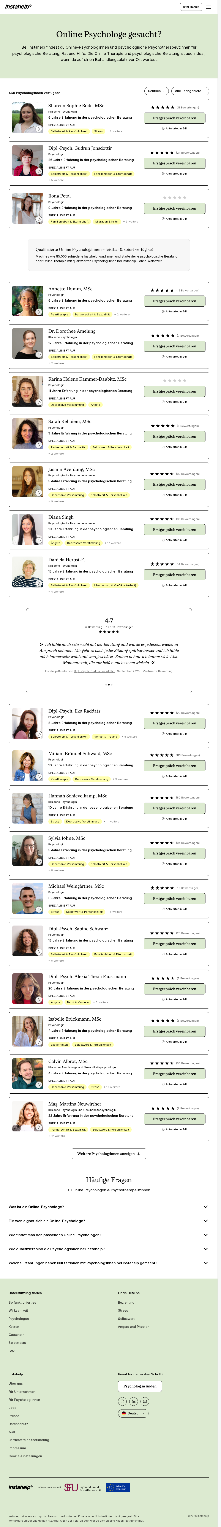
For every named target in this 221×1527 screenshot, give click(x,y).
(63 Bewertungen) (188, 1063)
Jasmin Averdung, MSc (71, 469)
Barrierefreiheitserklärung (29, 1440)
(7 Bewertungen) (188, 335)
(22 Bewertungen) (188, 712)
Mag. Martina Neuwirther (74, 1104)
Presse (14, 1416)
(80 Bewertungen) (188, 519)
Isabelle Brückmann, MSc (74, 1019)
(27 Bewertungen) (188, 152)
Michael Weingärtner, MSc (76, 886)
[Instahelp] (18, 7)
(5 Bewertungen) (188, 426)
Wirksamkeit (18, 1310)
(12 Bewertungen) (187, 290)
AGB (12, 1432)
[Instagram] (122, 1401)
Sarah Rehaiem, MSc (70, 421)
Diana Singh (61, 517)
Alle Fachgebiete (188, 91)
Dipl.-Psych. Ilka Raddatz (74, 711)
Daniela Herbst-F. (66, 559)
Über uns (16, 1383)
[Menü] (208, 7)
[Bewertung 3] (111, 685)
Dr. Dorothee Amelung (71, 331)
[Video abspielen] (38, 129)
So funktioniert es (22, 1302)
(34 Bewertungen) (188, 843)
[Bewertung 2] (109, 685)
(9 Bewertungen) (188, 1108)
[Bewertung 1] (106, 685)
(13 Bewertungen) (187, 888)
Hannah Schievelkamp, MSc (77, 795)
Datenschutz (18, 1424)
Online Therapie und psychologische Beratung (137, 53)
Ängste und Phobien (133, 1327)
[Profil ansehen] (27, 117)
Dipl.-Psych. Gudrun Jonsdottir (80, 148)
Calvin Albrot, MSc (68, 1061)
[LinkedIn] (133, 1401)
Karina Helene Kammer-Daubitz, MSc (87, 379)
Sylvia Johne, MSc (66, 838)
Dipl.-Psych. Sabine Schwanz (78, 928)
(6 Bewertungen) (188, 1020)
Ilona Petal (59, 196)
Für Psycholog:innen (24, 1400)
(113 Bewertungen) (188, 755)
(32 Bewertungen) (188, 474)
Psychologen (19, 1319)
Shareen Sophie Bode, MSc (76, 105)
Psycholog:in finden (139, 1386)
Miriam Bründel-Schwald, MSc (80, 753)
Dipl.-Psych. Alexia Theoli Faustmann (87, 976)
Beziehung (126, 1302)
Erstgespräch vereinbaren (174, 118)
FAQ (11, 1351)
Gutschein (16, 1335)
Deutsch (154, 91)
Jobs (12, 1408)
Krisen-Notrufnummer (129, 1520)
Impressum (17, 1448)
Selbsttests (17, 1343)
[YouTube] (144, 1401)
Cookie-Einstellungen (25, 1456)
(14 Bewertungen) (187, 564)
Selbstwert (126, 1319)
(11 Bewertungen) (188, 107)
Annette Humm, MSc (70, 288)
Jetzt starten (191, 6)
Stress (123, 1310)
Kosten (14, 1327)
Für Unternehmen (22, 1392)
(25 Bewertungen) (188, 933)
